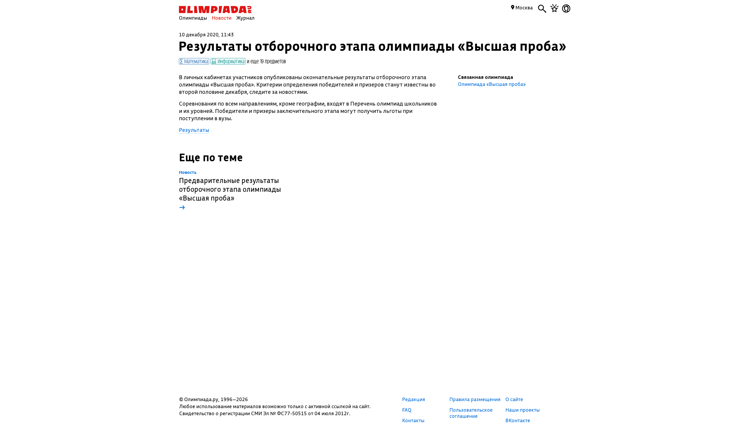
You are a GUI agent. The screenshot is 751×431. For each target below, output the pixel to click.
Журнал (245, 18)
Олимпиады (193, 18)
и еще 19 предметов (266, 61)
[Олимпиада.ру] (215, 9)
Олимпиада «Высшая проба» (492, 84)
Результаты (194, 129)
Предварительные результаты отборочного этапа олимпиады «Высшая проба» (230, 190)
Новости (221, 18)
